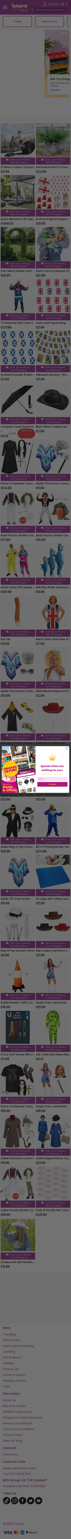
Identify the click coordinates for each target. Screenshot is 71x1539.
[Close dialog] (67, 748)
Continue (52, 784)
